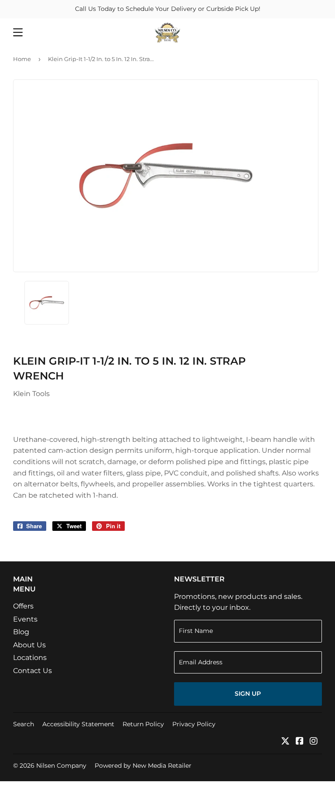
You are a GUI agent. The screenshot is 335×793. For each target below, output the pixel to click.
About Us (29, 645)
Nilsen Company (61, 765)
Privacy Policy (193, 724)
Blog (21, 632)
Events (25, 619)
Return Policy (143, 724)
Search (23, 724)
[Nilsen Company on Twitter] (285, 742)
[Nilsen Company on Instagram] (314, 742)
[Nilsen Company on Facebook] (300, 742)
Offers (23, 606)
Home (22, 58)
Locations (30, 657)
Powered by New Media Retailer (143, 765)
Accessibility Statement (78, 724)
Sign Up (248, 693)
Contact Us (32, 671)
